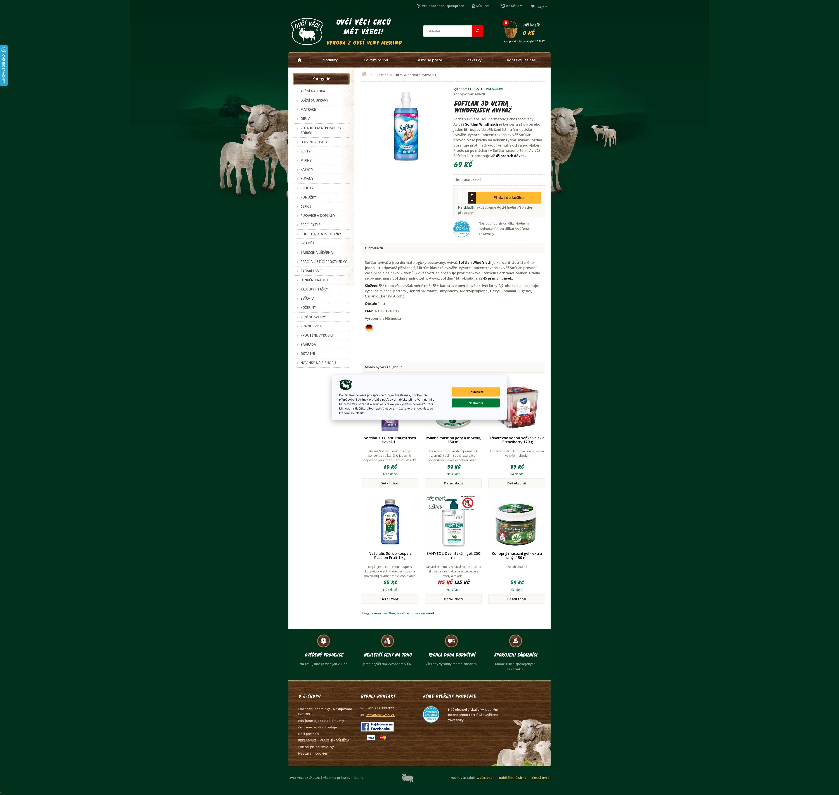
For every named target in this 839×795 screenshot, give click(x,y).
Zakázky (474, 60)
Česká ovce (541, 778)
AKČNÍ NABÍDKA (312, 91)
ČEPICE (305, 206)
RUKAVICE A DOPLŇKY (317, 215)
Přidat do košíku (508, 197)
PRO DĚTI (307, 243)
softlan (389, 613)
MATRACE (308, 109)
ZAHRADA (308, 344)
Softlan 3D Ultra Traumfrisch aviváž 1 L (390, 439)
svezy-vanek (425, 613)
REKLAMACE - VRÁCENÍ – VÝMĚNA (323, 740)
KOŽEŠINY (308, 307)
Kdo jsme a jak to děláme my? (322, 720)
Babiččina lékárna (512, 778)
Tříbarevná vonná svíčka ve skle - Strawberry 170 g (516, 439)
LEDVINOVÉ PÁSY (314, 142)
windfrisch (405, 613)
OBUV (305, 118)
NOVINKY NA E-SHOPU (318, 362)
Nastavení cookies (313, 753)
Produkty (329, 60)
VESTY (305, 151)
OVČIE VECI (485, 778)
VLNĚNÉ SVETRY (313, 317)
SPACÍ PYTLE (310, 224)
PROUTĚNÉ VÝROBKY (317, 335)
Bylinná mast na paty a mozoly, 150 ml (453, 439)
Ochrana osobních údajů (317, 727)
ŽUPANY (307, 178)
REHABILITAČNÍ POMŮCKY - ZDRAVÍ (322, 130)
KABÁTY (306, 169)
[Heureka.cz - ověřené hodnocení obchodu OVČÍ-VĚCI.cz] (461, 706)
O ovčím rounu (375, 60)
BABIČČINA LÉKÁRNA (316, 252)
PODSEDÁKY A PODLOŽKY (320, 234)
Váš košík (524, 29)
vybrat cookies (417, 408)
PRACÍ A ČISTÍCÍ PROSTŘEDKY (323, 261)
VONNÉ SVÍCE (311, 326)
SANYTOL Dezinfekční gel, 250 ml (453, 555)
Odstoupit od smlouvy (316, 747)
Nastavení (476, 402)
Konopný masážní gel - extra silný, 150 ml (517, 555)
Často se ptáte (429, 60)
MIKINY (306, 160)
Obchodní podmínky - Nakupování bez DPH (325, 711)
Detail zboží (390, 483)
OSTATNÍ (307, 353)
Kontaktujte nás (521, 60)
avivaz (376, 613)
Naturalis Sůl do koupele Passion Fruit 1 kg (390, 555)
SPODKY (307, 188)
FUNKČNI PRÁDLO (314, 280)
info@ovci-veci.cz (380, 715)
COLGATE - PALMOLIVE (486, 88)
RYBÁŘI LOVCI (311, 270)
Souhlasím (476, 392)
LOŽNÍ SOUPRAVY (314, 100)
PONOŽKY (308, 197)
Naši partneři (308, 733)
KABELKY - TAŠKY (314, 289)
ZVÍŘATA (307, 298)
